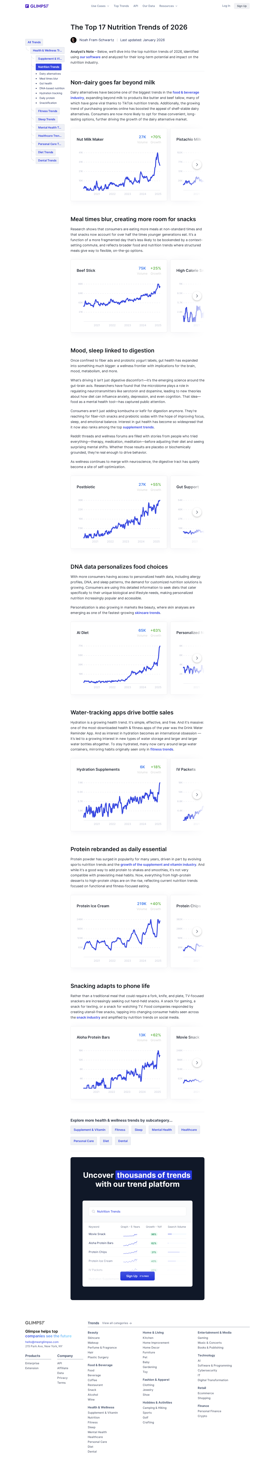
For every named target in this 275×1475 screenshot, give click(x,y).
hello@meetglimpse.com (42, 1342)
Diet (106, 1141)
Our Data (149, 6)
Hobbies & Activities (157, 1402)
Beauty (93, 1332)
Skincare (94, 1338)
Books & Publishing (210, 1347)
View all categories (115, 1323)
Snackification (48, 102)
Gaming (203, 1338)
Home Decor (151, 1347)
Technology (206, 1355)
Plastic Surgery (98, 1357)
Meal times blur (48, 78)
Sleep (139, 1130)
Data (60, 1373)
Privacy (62, 1378)
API (135, 6)
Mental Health (162, 1130)
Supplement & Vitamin (90, 1130)
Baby (146, 1362)
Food (91, 1370)
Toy (145, 1372)
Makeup (93, 1342)
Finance (203, 1406)
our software (90, 57)
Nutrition (94, 1417)
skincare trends (147, 613)
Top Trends (121, 6)
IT (199, 1375)
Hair (90, 1352)
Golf (145, 1417)
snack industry (88, 1017)
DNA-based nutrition (52, 88)
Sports (147, 1412)
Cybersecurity (207, 1370)
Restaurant (95, 1385)
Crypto (202, 1416)
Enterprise (32, 1363)
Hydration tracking (50, 93)
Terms (61, 1382)
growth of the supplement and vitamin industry (158, 864)
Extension (32, 1368)
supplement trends (138, 427)
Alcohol (93, 1394)
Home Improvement (156, 1342)
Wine (91, 1399)
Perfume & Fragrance (102, 1347)
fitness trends (161, 749)
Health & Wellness (101, 1407)
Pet (145, 1357)
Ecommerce (206, 1393)
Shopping (204, 1398)
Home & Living (153, 1332)
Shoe (146, 1394)
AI (199, 1360)
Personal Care (84, 1141)
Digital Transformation (213, 1380)
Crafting (148, 1422)
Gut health (45, 83)
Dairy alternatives (50, 73)
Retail (202, 1388)
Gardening (150, 1367)
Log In (226, 5)
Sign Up (242, 5)
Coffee (92, 1380)
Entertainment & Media (214, 1332)
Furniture (149, 1352)
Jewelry (148, 1390)
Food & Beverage (100, 1365)
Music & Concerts (210, 1342)
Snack (92, 1390)
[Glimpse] (37, 6)
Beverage (94, 1375)
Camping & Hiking (154, 1408)
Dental (123, 1141)
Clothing (148, 1385)
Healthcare (189, 1130)
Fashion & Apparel (156, 1379)
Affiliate (62, 1368)
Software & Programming (215, 1365)
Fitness (120, 1130)
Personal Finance (209, 1411)
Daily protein (47, 98)
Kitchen (148, 1338)
